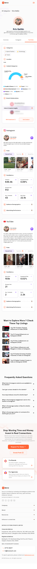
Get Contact (26, 119)
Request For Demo (17, 447)
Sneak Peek (17, 453)
